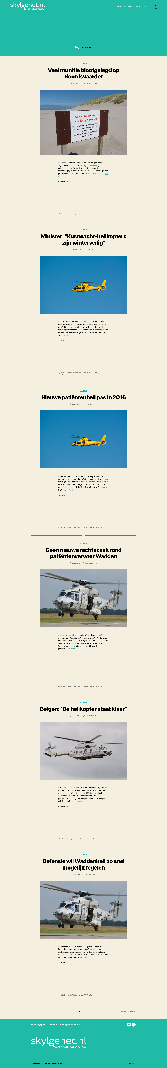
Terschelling (127, 6)
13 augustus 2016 (91, 83)
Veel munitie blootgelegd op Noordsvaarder (83, 73)
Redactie (77, 83)
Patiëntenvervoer (66, 375)
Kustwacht (70, 373)
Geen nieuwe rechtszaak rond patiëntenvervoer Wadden (83, 553)
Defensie (63, 214)
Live (136, 6)
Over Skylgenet (38, 1024)
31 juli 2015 (91, 874)
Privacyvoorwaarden (70, 1024)
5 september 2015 (91, 563)
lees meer (68, 335)
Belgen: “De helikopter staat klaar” (83, 708)
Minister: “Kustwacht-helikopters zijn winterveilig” (83, 239)
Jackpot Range (72, 214)
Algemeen (83, 63)
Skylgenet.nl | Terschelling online (49, 1063)
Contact (145, 6)
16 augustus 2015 (91, 716)
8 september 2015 (91, 404)
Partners (53, 1024)
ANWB (63, 839)
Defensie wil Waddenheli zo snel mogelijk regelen (83, 864)
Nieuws (118, 6)
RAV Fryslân (98, 527)
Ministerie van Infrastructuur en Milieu (86, 373)
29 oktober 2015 (91, 249)
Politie (79, 214)
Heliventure (71, 527)
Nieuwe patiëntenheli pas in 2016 (83, 397)
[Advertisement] (83, 32)
